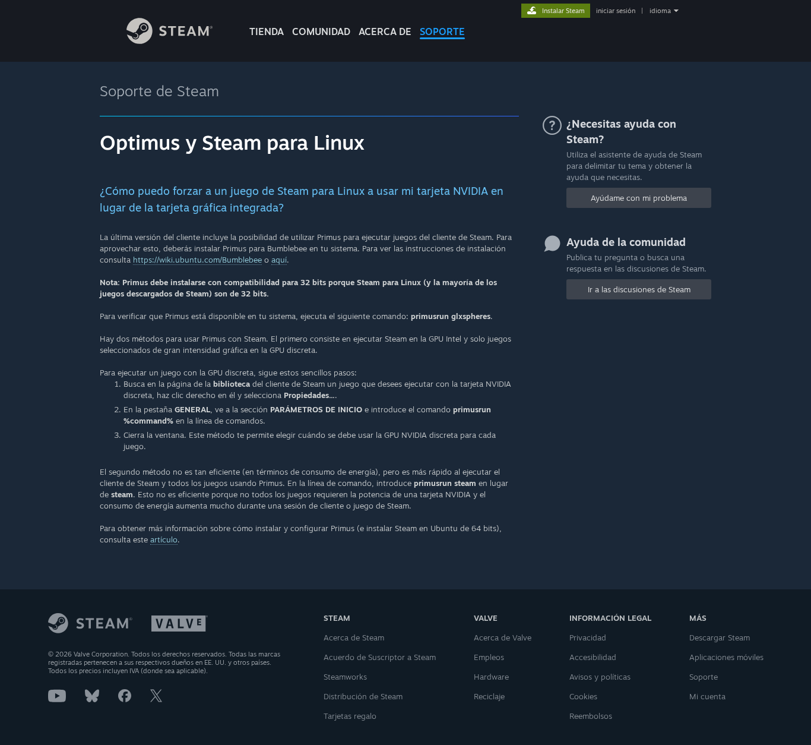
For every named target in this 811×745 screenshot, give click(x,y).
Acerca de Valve (502, 637)
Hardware (491, 676)
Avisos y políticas (600, 676)
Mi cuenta (707, 696)
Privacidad (587, 637)
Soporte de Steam (159, 91)
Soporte (703, 676)
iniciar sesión (615, 11)
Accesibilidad (592, 657)
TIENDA (266, 31)
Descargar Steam (719, 637)
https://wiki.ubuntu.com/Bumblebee (197, 259)
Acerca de (385, 31)
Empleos (489, 657)
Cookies (583, 696)
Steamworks (345, 676)
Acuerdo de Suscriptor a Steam (380, 657)
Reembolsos (590, 716)
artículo (164, 539)
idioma (660, 11)
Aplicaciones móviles (726, 657)
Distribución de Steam (363, 696)
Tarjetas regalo (350, 716)
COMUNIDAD (321, 31)
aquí (279, 259)
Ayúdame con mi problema (639, 198)
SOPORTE (442, 31)
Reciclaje (489, 696)
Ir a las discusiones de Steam (639, 289)
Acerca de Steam (354, 637)
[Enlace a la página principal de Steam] (169, 41)
